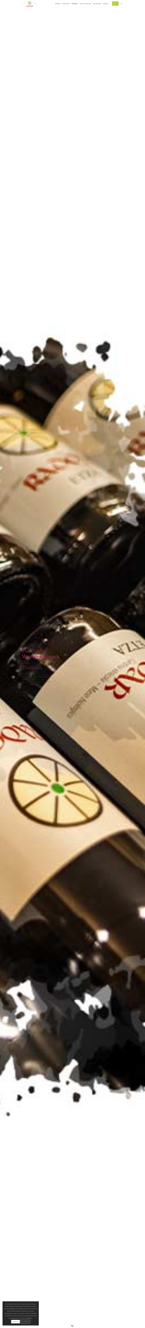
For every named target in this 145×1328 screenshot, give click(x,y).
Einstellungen (25, 1321)
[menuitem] (57, 4)
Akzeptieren (15, 1321)
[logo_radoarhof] (30, 4)
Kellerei (32, 684)
